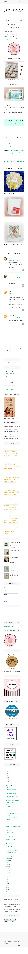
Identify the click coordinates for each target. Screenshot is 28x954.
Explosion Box (15, 475)
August (7, 860)
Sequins (13, 511)
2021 (6, 771)
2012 (6, 881)
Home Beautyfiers (15, 490)
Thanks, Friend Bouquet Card (13, 244)
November (8, 785)
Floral (14, 479)
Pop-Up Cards (6, 505)
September (8, 858)
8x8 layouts (6, 453)
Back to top (21, 945)
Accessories (9, 455)
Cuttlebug (10, 468)
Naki (10, 291)
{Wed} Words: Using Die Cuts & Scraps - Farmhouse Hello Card (15, 544)
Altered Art (15, 455)
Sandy (11, 258)
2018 (6, 777)
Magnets (5, 494)
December (8, 783)
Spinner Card (6, 518)
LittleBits (16, 492)
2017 (6, 779)
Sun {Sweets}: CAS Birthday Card (14, 219)
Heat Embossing (7, 490)
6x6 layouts (12, 449)
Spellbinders (13, 516)
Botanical (6, 464)
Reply (23, 269)
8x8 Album (13, 451)
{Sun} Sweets (6, 531)
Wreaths (5, 529)
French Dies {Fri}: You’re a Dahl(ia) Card (15, 551)
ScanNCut (14, 507)
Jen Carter (12, 315)
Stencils (5, 520)
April (7, 868)
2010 (6, 885)
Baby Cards (9, 150)
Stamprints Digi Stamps (15, 518)
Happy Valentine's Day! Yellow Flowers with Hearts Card (15, 575)
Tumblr (6, 389)
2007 (6, 891)
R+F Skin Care (12, 389)
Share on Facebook (14, 141)
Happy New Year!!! (9, 193)
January (7, 874)
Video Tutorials (7, 524)
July (7, 862)
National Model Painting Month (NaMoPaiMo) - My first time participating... (15, 560)
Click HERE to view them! (9, 626)
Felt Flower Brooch (7, 479)
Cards (13, 150)
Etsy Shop (12, 373)
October (8, 787)
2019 (6, 775)
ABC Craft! (12, 453)
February (8, 872)
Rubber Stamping (7, 507)
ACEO (16, 453)
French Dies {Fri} (12, 481)
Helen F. (11, 275)
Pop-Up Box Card (15, 503)
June (7, 864)
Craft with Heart (16, 466)
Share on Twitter (15, 143)
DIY (14, 468)
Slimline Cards (6, 516)
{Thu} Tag (12, 531)
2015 (6, 876)
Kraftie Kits (11, 492)
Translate (13, 921)
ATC (4, 455)
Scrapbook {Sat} (7, 511)
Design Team (6, 470)
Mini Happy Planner (12, 494)
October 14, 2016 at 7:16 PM (14, 293)
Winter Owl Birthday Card (14, 567)
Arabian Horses (7, 457)
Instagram (6, 384)
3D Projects (6, 449)
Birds (13, 462)
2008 (6, 889)
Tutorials (15, 522)
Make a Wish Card (9, 843)
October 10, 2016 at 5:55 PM (14, 260)
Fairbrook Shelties (7, 477)
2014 (6, 877)
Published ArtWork (14, 505)
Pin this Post (15, 146)
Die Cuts (11, 470)
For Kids (5, 481)
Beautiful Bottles (7, 462)
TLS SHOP (6, 373)
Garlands (13, 483)
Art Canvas (14, 457)
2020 (6, 773)
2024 (6, 768)
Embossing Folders (7, 475)
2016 (6, 781)
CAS (10, 464)
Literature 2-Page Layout (11, 789)
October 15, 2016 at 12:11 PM (14, 317)
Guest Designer (8, 152)
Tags (9, 520)
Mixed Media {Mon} (13, 496)
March (7, 870)
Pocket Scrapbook (15, 152)
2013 (6, 879)
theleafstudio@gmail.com (12, 362)
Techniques (14, 520)
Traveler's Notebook (8, 522)
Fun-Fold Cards (7, 483)
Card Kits (14, 464)
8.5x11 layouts (6, 451)
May (7, 866)
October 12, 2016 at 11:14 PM (14, 277)
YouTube (12, 384)
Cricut (5, 468)
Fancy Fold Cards (16, 477)
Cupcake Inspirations (19, 150)
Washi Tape (13, 524)
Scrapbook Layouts (7, 509)
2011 (6, 883)
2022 (6, 769)
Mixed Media (6, 496)
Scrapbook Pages (16, 509)
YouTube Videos (12, 529)
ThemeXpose (14, 941)
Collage (9, 466)
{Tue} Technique (7, 533)
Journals (6, 492)
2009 (6, 887)
